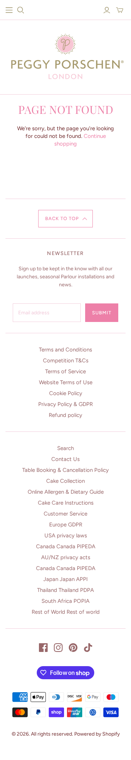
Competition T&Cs (65, 360)
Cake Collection (65, 481)
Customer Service (65, 513)
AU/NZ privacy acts (65, 557)
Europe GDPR (65, 524)
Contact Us (65, 459)
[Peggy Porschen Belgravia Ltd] (65, 55)
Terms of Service (65, 371)
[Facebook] (43, 647)
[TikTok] (88, 647)
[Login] (107, 10)
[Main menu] (9, 10)
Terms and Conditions (65, 349)
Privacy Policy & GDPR (65, 404)
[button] (65, 218)
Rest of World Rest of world (66, 612)
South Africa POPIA (65, 601)
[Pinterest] (73, 647)
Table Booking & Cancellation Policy (65, 470)
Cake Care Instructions (66, 503)
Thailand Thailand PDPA (65, 590)
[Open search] (20, 10)
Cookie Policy (65, 393)
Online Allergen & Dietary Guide (66, 492)
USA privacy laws (65, 535)
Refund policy (65, 415)
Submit (101, 312)
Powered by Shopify (97, 734)
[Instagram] (58, 647)
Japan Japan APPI (65, 579)
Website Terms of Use (65, 382)
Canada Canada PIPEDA (65, 546)
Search (65, 448)
